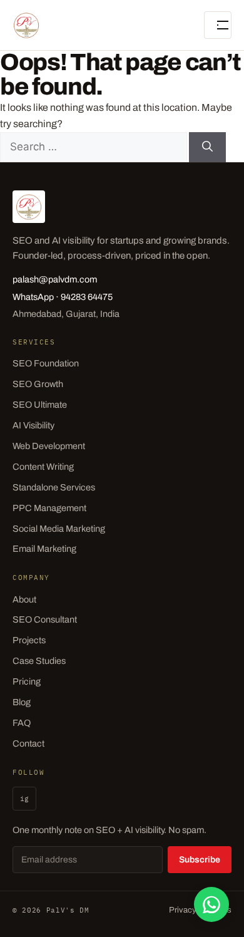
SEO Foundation (46, 363)
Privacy (182, 910)
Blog (22, 702)
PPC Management (49, 508)
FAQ (22, 723)
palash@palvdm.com (55, 279)
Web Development (49, 446)
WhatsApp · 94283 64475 (63, 297)
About (24, 599)
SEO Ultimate (40, 405)
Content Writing (43, 467)
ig (24, 798)
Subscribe (199, 859)
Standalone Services (54, 487)
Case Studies (39, 661)
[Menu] (217, 25)
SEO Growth (38, 384)
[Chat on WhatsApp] (211, 904)
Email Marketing (44, 549)
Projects (29, 640)
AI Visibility (33, 425)
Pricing (27, 681)
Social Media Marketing (59, 529)
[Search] (207, 147)
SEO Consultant (45, 619)
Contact (28, 743)
